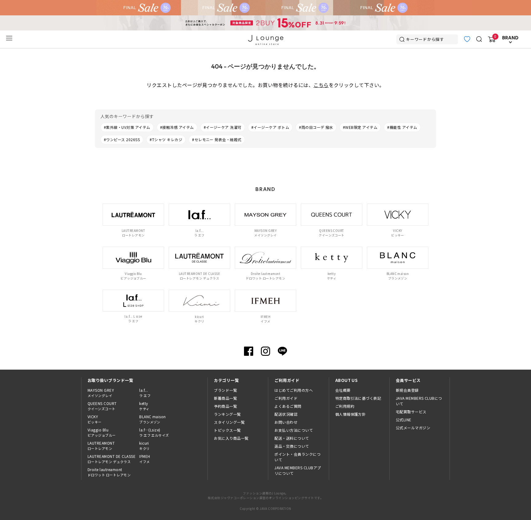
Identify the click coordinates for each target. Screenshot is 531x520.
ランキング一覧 (227, 414)
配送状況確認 (285, 414)
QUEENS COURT (102, 406)
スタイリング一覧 (229, 422)
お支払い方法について (293, 430)
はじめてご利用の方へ (293, 390)
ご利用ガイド (285, 398)
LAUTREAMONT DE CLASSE (112, 459)
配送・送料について (291, 438)
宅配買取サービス (411, 411)
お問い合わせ (285, 422)
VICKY (95, 419)
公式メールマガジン (413, 427)
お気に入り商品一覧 (231, 438)
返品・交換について (291, 446)
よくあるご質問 (287, 406)
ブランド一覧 (225, 390)
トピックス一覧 (227, 430)
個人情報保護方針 (350, 414)
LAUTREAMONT (101, 445)
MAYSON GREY (101, 392)
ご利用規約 (344, 406)
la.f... (145, 392)
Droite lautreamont (109, 472)
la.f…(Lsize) (154, 432)
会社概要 (343, 390)
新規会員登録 (407, 390)
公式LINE (403, 419)
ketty (144, 406)
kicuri (144, 445)
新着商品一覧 (225, 398)
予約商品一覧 (225, 406)
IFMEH (144, 459)
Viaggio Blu (102, 432)
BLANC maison (152, 419)
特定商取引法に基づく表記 (358, 398)
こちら (320, 85)
